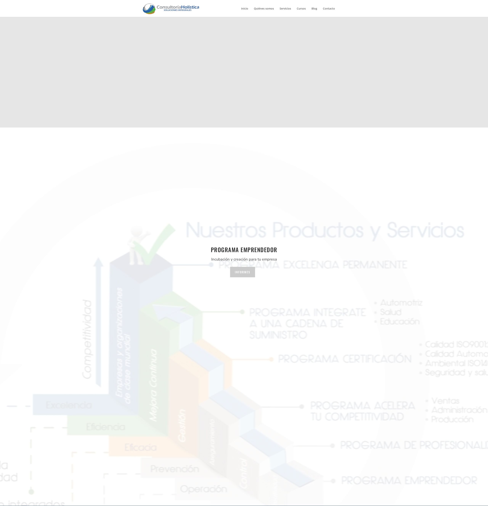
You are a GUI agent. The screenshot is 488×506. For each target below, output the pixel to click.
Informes (242, 272)
